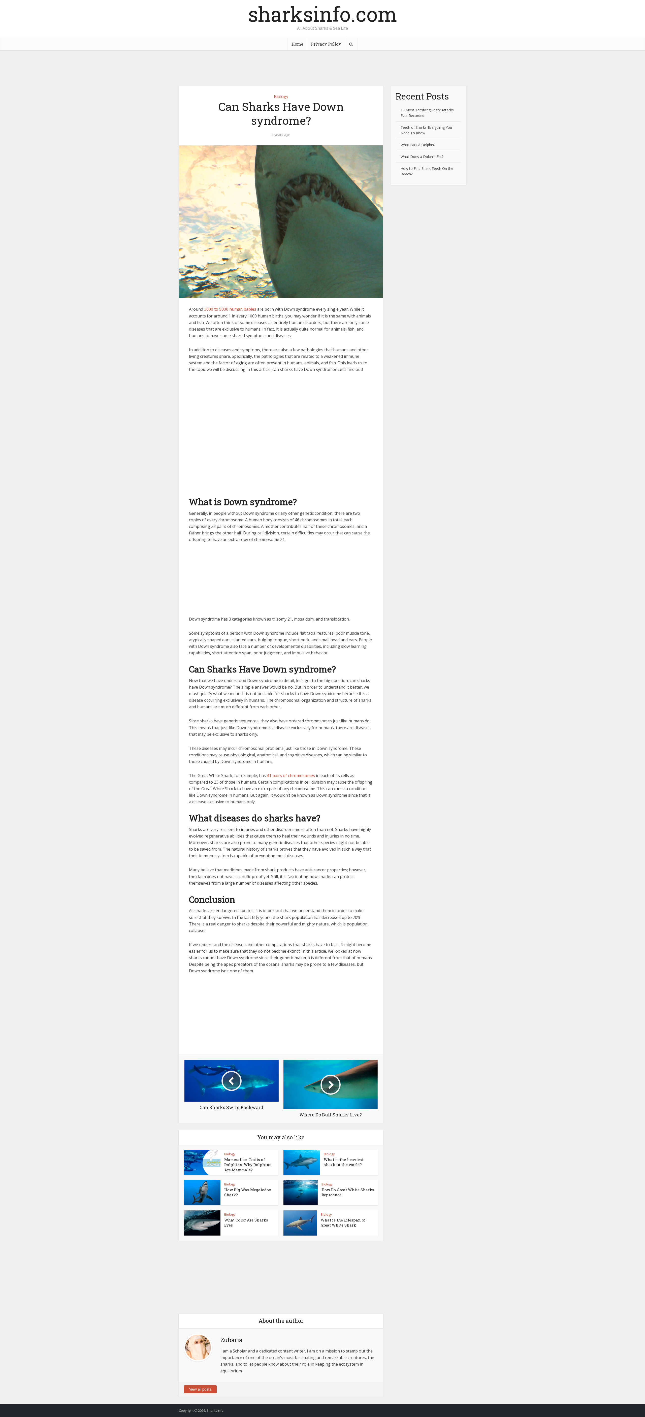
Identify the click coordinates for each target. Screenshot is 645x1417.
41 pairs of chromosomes (291, 775)
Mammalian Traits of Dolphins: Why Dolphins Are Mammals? (247, 1164)
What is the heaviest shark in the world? (343, 1162)
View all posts (200, 1389)
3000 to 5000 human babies (230, 309)
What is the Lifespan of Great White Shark (343, 1222)
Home (297, 44)
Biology (281, 96)
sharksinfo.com (322, 14)
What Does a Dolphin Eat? (422, 156)
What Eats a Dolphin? (418, 144)
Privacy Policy (326, 44)
